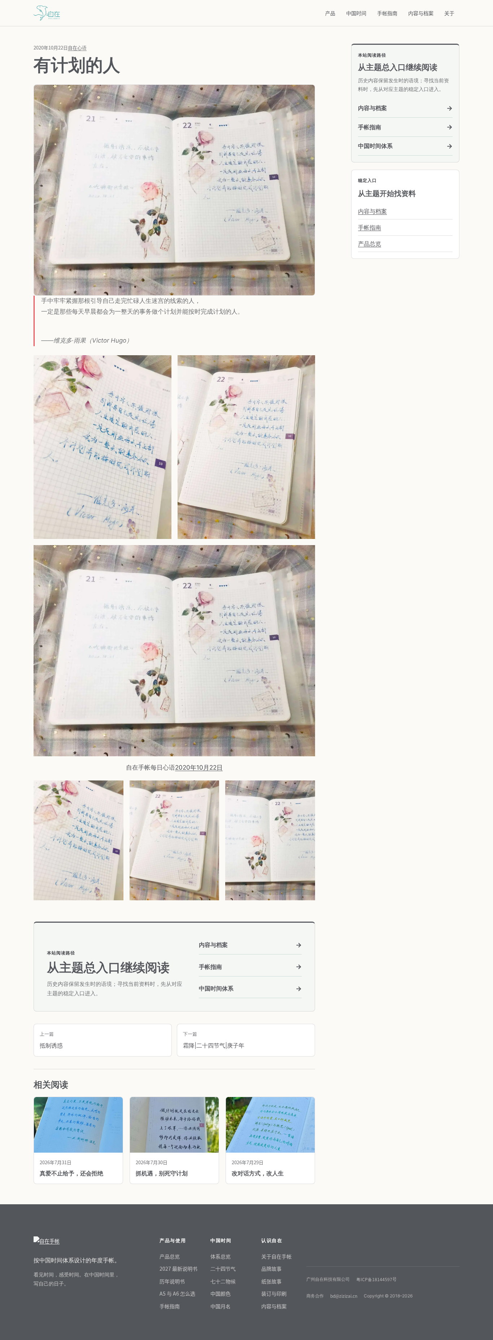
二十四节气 (223, 1268)
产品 (330, 13)
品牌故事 (271, 1268)
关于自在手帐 (276, 1256)
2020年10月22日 (199, 767)
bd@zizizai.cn (343, 1296)
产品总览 (369, 243)
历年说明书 (172, 1281)
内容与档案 (420, 13)
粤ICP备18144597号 (376, 1279)
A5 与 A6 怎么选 (177, 1293)
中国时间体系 (250, 988)
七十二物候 (223, 1281)
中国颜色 (220, 1293)
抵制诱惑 (51, 1040)
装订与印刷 (274, 1293)
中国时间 (356, 13)
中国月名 (220, 1306)
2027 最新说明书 (178, 1268)
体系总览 (220, 1256)
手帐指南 (387, 13)
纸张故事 (271, 1281)
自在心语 (77, 47)
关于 (449, 13)
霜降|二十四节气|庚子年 (213, 1040)
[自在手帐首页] (77, 1240)
